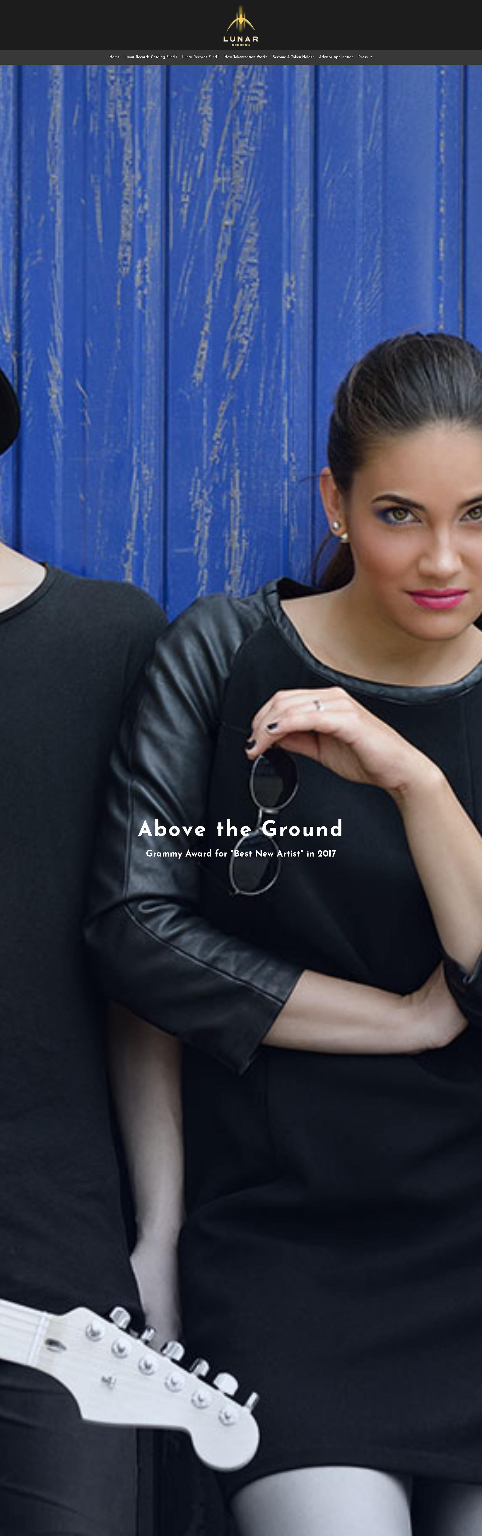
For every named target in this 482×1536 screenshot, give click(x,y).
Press (363, 57)
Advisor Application (336, 57)
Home (114, 57)
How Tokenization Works (246, 57)
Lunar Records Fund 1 (200, 57)
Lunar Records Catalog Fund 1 (151, 57)
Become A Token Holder (293, 57)
